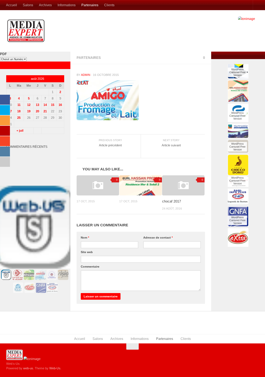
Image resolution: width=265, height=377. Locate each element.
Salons (28, 5)
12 (28, 105)
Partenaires (89, 5)
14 (45, 105)
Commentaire (90, 266)
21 (45, 111)
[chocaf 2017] (183, 185)
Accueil (11, 5)
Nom (85, 237)
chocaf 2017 (171, 201)
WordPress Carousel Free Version (237, 107)
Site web (87, 252)
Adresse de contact (158, 237)
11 (18, 105)
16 (60, 105)
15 (52, 105)
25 (18, 117)
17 (10, 111)
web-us (28, 368)
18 (18, 111)
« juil (20, 130)
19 (28, 111)
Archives (45, 5)
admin (85, 74)
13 (37, 105)
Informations (67, 5)
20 (37, 111)
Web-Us (54, 368)
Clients (109, 5)
